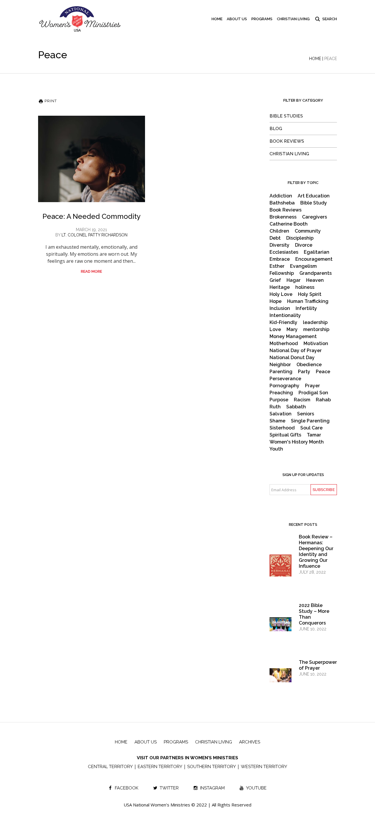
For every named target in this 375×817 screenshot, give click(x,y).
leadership (315, 322)
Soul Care (311, 428)
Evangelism (303, 266)
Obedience (309, 364)
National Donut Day (292, 357)
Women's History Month (297, 442)
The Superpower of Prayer (318, 665)
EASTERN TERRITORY (160, 766)
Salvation (281, 414)
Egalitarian (316, 252)
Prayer (312, 385)
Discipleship (299, 238)
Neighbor (280, 364)
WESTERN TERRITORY (264, 766)
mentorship (316, 329)
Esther (277, 266)
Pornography (284, 385)
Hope (276, 301)
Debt (275, 238)
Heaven (315, 280)
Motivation (316, 343)
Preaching (281, 392)
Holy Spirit (309, 294)
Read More (91, 271)
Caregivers (314, 217)
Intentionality (285, 315)
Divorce (303, 245)
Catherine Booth (289, 224)
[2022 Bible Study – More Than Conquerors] (281, 624)
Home (315, 58)
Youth (276, 449)
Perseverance (285, 378)
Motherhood (284, 343)
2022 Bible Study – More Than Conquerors (314, 614)
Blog (276, 128)
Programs (176, 742)
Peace (323, 371)
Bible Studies (286, 116)
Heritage (280, 287)
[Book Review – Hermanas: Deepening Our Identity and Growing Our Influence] (281, 570)
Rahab (323, 400)
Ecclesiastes (284, 252)
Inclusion (280, 308)
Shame (277, 421)
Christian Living (289, 153)
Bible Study (313, 203)
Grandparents (315, 273)
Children (279, 231)
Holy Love (281, 294)
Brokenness (283, 217)
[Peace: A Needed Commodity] (91, 159)
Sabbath (296, 407)
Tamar (314, 435)
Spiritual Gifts (285, 435)
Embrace (280, 259)
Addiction (281, 196)
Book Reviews (287, 141)
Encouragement (314, 259)
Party (304, 371)
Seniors (305, 414)
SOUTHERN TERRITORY (211, 766)
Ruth (275, 407)
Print (50, 101)
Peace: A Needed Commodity (91, 216)
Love (275, 329)
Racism (302, 400)
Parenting (281, 371)
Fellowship (282, 273)
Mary (292, 329)
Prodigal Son (313, 392)
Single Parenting (310, 421)
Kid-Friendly (283, 322)
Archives (249, 742)
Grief (275, 280)
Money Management (293, 336)
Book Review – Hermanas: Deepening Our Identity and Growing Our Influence (316, 551)
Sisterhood (282, 428)
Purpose (279, 400)
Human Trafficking (307, 301)
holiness (304, 287)
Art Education (314, 196)
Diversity (279, 245)
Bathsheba (282, 203)
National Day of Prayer (296, 350)
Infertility (306, 308)
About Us (145, 742)
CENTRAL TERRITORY (110, 766)
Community (308, 231)
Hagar (294, 280)
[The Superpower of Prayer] (281, 675)
